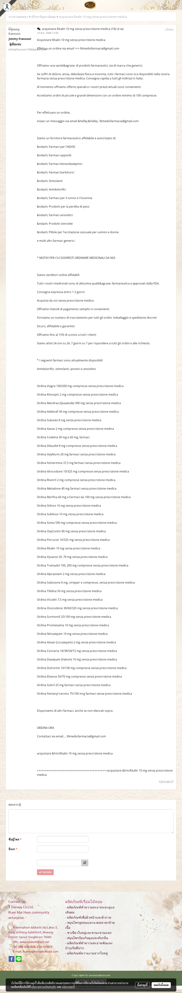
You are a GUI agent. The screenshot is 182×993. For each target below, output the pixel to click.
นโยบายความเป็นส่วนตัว (43, 986)
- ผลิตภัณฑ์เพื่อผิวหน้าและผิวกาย (88, 917)
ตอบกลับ (47, 872)
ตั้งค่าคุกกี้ (142, 985)
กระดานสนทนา (18, 17)
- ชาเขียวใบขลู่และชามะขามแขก (88, 933)
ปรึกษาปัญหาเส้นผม (43, 17)
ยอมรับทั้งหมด (161, 985)
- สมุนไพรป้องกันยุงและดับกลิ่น (86, 938)
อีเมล (13, 849)
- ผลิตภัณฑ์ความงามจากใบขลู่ (86, 953)
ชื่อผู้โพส (15, 839)
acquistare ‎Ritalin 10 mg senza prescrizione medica (93, 17)
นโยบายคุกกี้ (68, 986)
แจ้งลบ (169, 29)
